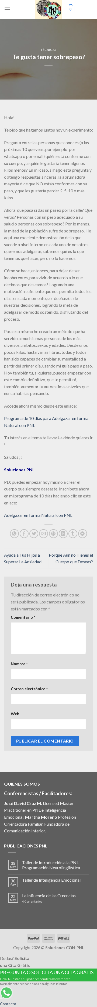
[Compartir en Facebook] (24, 533)
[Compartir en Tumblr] (72, 533)
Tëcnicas (48, 49)
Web (15, 714)
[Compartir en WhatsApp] (14, 533)
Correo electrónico (29, 689)
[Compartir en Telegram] (82, 533)
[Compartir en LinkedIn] (63, 533)
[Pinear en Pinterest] (53, 533)
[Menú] (7, 9)
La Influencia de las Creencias (49, 895)
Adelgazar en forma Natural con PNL (38, 515)
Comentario (23, 617)
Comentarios (32, 901)
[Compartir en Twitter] (33, 533)
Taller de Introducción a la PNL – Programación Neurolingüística (52, 865)
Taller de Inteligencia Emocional (51, 879)
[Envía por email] (43, 533)
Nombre (19, 664)
